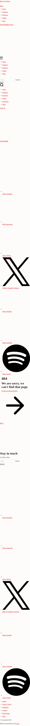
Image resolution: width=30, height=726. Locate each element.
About (4, 701)
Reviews (5, 15)
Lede (17, 723)
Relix (1, 6)
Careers (4, 710)
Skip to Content (5, 1)
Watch (4, 18)
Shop (4, 21)
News (4, 9)
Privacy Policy (7, 704)
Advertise (5, 101)
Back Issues (6, 713)
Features (5, 12)
